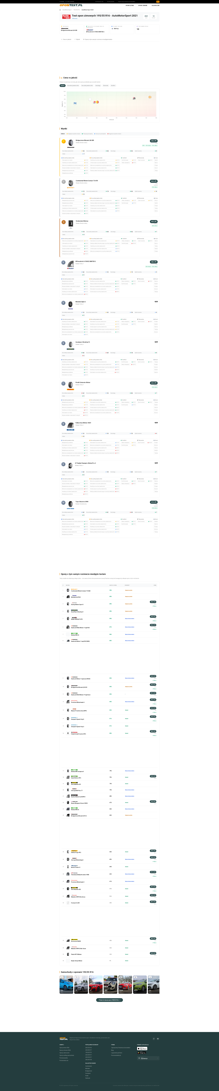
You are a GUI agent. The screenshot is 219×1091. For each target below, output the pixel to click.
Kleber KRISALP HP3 (77, 619)
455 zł (153, 262)
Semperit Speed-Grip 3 (77, 726)
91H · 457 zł (154, 508)
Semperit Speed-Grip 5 (77, 719)
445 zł (152, 953)
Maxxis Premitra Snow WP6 (79, 710)
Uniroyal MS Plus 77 (76, 790)
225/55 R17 (88, 1057)
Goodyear (88, 1073)
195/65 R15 (88, 1052)
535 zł (153, 141)
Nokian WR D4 (75, 635)
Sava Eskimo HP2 (76, 778)
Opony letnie (130, 5)
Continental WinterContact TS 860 (80, 591)
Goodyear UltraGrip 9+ (83, 342)
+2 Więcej (154, 620)
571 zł (152, 872)
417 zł (153, 502)
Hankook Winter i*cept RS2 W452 (80, 641)
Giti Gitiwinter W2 (76, 889)
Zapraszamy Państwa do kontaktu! (126, 1)
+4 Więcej (154, 688)
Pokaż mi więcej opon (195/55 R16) (109, 1000)
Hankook (87, 1078)
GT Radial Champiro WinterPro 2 (85, 463)
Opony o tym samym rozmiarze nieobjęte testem (98, 39)
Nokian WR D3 (75, 809)
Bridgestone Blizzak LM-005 (69, 30)
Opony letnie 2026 (64, 1047)
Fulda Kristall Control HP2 (78, 734)
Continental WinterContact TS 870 (87, 181)
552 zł (152, 684)
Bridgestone (88, 1071)
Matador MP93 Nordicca (78, 897)
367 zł (152, 886)
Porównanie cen (99, 1)
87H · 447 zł (154, 225)
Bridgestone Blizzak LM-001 (79, 687)
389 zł (152, 731)
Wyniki (78, 39)
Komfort (113, 85)
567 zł (153, 181)
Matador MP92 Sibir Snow (78, 948)
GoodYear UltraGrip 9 (77, 612)
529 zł (152, 676)
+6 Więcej (154, 629)
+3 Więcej (154, 606)
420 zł (152, 895)
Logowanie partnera (116, 1052)
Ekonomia (105, 85)
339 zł (152, 776)
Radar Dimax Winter (76, 960)
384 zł (152, 938)
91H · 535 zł (148, 145)
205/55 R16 (88, 1047)
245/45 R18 (88, 1059)
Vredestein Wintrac (82, 221)
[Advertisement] (109, 58)
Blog (112, 1050)
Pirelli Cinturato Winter (83, 382)
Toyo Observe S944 (82, 501)
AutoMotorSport (67, 10)
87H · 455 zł (148, 266)
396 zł (152, 601)
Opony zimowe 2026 (65, 1050)
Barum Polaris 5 (75, 867)
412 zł (152, 708)
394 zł (152, 625)
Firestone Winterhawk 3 (77, 882)
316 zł (152, 801)
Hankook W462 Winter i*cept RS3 (80, 627)
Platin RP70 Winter (76, 954)
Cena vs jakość (67, 39)
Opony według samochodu (67, 1055)
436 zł (152, 616)
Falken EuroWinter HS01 (83, 423)
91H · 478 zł (154, 266)
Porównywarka (110, 1)
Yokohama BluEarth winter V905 (80, 874)
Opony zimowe (142, 5)
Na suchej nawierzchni (87, 85)
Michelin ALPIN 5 (76, 597)
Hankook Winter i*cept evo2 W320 (80, 679)
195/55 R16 (76, 10)
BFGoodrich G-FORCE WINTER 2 (95, 31)
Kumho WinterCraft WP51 (78, 796)
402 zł (152, 699)
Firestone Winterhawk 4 (77, 702)
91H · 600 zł (154, 145)
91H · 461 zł (154, 387)
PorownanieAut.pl (116, 1055)
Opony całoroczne (64, 1052)
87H (143, 145)
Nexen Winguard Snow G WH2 (79, 803)
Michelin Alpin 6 (81, 302)
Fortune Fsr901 (75, 903)
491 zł (152, 693)
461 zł (153, 383)
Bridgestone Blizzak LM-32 (79, 816)
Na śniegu (98, 85)
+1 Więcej (154, 680)
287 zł (152, 901)
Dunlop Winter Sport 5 (77, 604)
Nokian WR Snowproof (77, 771)
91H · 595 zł (154, 187)
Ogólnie (63, 85)
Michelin (87, 1068)
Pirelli (86, 1075)
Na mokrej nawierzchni (73, 85)
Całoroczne (155, 5)
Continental (88, 1066)
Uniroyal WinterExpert (77, 860)
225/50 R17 (88, 1055)
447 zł (153, 221)
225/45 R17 (88, 1050)
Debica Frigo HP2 (76, 852)
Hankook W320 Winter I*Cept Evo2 (80, 695)
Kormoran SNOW (76, 941)
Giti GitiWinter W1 (76, 784)
